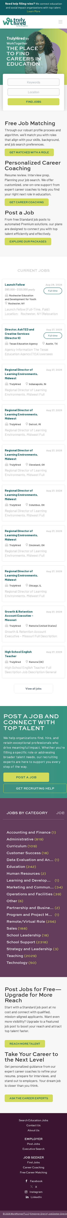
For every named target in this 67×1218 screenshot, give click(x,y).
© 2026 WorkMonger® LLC (16, 1213)
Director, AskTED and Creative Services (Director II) (19, 334)
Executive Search (33, 1149)
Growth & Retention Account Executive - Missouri (19, 616)
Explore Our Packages (27, 241)
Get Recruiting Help (35, 788)
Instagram (36, 1192)
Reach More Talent (24, 1043)
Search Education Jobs (33, 1120)
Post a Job (26, 777)
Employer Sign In (38, 1213)
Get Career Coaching (26, 202)
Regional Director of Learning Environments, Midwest (21, 374)
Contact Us (33, 1125)
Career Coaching (33, 1167)
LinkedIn (36, 1197)
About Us (33, 1130)
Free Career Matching (33, 1172)
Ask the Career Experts (28, 1098)
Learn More (33, 11)
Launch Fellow (15, 284)
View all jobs (33, 688)
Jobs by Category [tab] (27, 812)
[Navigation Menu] (60, 21)
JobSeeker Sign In (57, 1213)
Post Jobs (33, 1144)
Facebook (36, 1181)
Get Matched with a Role (29, 152)
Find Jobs (33, 101)
